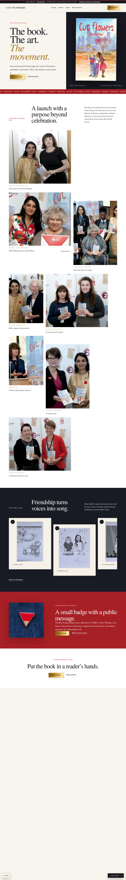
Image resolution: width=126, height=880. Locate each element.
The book (53, 7)
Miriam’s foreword (77, 7)
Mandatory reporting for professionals (89, 1)
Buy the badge (62, 633)
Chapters (60, 7)
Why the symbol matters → (80, 633)
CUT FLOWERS (15, 7)
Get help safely (41, 1)
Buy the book (113, 7)
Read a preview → (71, 674)
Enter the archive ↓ (33, 76)
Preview (68, 7)
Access (6, 875)
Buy (18, 77)
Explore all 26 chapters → (17, 579)
